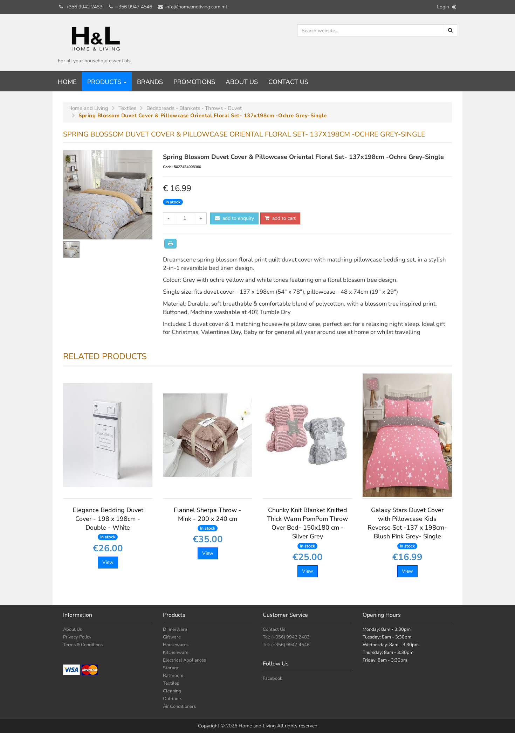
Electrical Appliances (184, 660)
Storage (171, 668)
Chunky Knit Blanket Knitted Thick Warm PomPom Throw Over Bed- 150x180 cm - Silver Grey (307, 527)
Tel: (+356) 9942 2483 (286, 637)
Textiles (171, 683)
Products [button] (105, 82)
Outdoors (172, 699)
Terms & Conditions (83, 645)
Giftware (172, 637)
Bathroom (173, 675)
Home (67, 82)
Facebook (272, 678)
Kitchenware (175, 652)
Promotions (194, 82)
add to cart (282, 218)
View (108, 562)
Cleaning (172, 691)
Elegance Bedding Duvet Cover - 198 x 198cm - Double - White (108, 523)
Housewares (175, 645)
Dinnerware (175, 629)
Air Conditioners (179, 706)
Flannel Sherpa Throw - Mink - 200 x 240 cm (207, 518)
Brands (150, 82)
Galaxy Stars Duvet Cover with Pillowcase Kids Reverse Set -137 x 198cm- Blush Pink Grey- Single (407, 527)
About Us (242, 82)
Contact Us (288, 82)
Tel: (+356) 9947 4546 (286, 645)
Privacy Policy (77, 637)
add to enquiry (237, 218)
